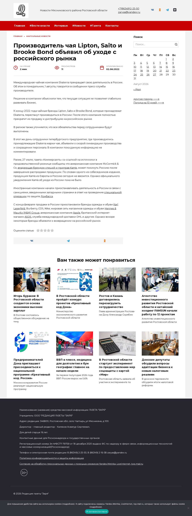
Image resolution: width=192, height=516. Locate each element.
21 (160, 70)
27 (154, 74)
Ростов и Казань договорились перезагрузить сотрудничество (111, 301)
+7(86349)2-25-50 (128, 8)
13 (154, 66)
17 (135, 70)
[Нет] (188, 508)
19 (148, 70)
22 (167, 70)
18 (141, 70)
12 (148, 66)
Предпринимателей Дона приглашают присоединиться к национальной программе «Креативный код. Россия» (32, 369)
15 (167, 66)
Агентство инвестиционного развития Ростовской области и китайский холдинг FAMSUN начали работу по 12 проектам (159, 305)
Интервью (61, 25)
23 (173, 70)
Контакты (111, 25)
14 (160, 66)
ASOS (28, 216)
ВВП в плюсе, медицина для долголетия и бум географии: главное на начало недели (74, 365)
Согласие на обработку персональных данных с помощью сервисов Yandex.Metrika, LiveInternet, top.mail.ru (81, 464)
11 (141, 66)
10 (135, 66)
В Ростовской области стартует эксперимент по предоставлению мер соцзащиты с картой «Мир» (117, 367)
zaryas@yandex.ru (129, 12)
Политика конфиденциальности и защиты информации (52, 458)
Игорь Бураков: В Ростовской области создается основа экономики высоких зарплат (29, 303)
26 (148, 74)
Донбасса (47, 196)
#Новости (79, 25)
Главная (19, 25)
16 (173, 66)
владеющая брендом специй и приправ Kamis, (47, 167)
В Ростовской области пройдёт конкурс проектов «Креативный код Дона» (73, 301)
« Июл (137, 89)
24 (135, 74)
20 (154, 70)
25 (141, 74)
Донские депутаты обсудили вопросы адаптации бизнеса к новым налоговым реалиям (157, 367)
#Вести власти (40, 25)
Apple (76, 212)
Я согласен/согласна (96, 511)
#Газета (95, 25)
